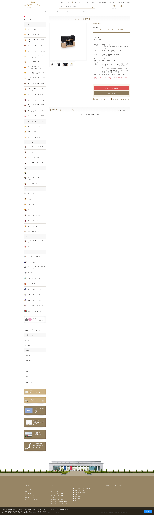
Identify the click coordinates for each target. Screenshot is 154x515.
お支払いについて (30, 495)
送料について (29, 491)
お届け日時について (31, 493)
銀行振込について (80, 496)
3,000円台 (28, 366)
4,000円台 (28, 360)
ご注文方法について (31, 489)
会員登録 (77, 498)
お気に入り (113, 8)
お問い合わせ (112, 2)
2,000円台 (28, 371)
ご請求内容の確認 (57, 495)
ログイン (121, 8)
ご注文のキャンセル (58, 491)
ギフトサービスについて (32, 499)
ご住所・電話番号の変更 (60, 501)
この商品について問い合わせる (121, 99)
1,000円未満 (28, 382)
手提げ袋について (30, 497)
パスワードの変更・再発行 (83, 488)
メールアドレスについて (59, 503)
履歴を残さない (124, 110)
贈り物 (27, 340)
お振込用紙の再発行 (58, 499)
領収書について (57, 497)
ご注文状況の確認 (57, 493)
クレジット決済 (79, 494)
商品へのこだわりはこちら (113, 485)
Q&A (128, 2)
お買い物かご (127, 8)
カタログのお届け (80, 492)
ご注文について (57, 489)
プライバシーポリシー (16, 513)
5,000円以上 (28, 355)
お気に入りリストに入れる (101, 99)
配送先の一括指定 (112, 93)
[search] (91, 7)
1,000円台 (28, 377)
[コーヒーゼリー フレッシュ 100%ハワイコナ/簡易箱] (68, 41)
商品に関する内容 (80, 490)
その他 (77, 500)
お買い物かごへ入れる (111, 88)
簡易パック (28, 345)
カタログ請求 (121, 2)
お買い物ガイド (102, 2)
